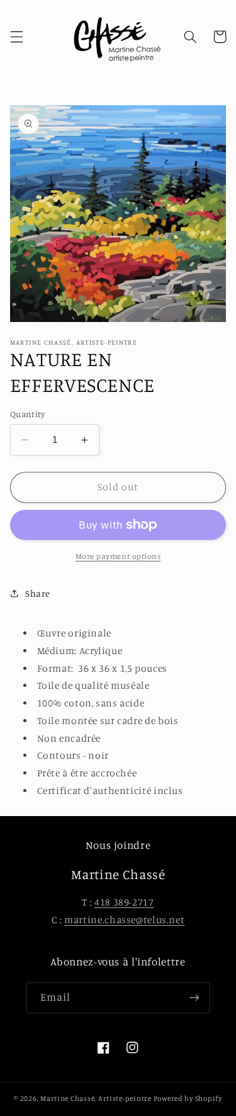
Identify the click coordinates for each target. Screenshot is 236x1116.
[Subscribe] (194, 997)
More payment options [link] (118, 556)
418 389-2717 (124, 902)
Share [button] (37, 593)
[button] (16, 36)
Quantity (27, 414)
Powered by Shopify (188, 1098)
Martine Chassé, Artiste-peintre (97, 1098)
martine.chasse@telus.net (124, 920)
